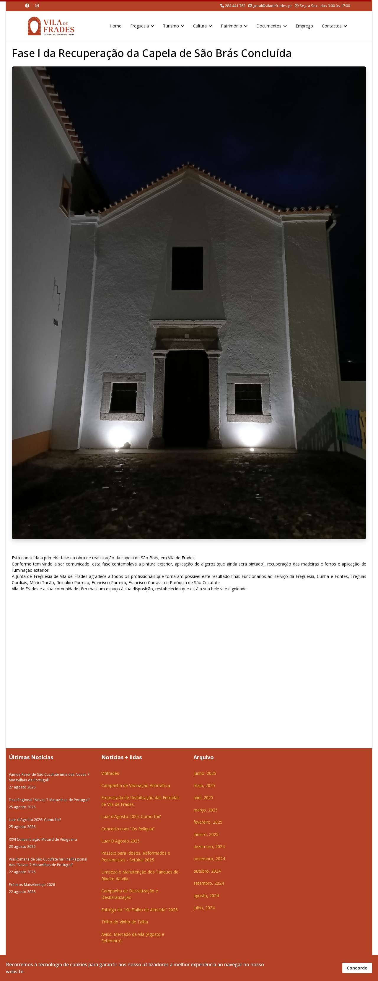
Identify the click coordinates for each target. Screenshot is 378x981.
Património (231, 26)
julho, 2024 (204, 907)
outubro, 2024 (207, 871)
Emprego (304, 26)
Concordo (357, 968)
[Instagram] (37, 5)
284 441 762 (235, 5)
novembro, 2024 (209, 858)
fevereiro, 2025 (207, 822)
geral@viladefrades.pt (272, 5)
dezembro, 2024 (209, 846)
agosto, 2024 (206, 895)
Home (115, 26)
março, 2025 (205, 810)
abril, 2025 (203, 797)
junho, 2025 (204, 773)
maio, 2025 (204, 785)
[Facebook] (27, 5)
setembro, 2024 (208, 883)
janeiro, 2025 (206, 834)
